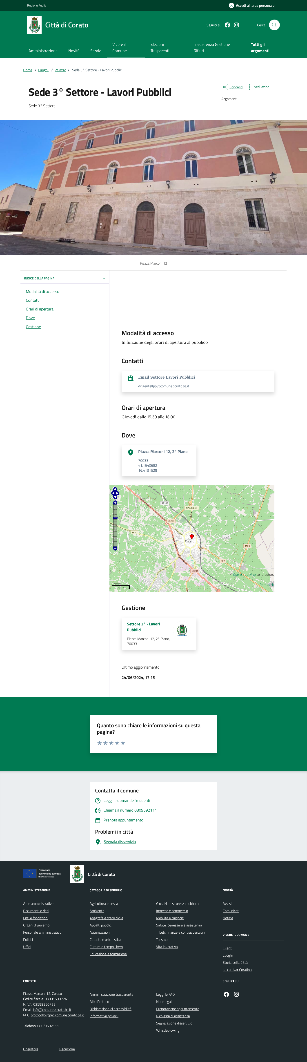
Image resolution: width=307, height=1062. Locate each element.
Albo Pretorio (99, 1001)
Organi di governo (36, 925)
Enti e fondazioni (35, 918)
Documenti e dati (36, 910)
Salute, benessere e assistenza (179, 925)
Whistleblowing (167, 1030)
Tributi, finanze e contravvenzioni (180, 932)
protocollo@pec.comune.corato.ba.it (57, 1015)
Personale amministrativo (42, 932)
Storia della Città (235, 962)
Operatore (30, 1049)
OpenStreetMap (244, 574)
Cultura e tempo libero (106, 946)
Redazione (67, 1049)
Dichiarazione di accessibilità (110, 1008)
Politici (28, 939)
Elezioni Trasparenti (160, 47)
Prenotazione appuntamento (177, 1008)
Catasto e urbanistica (105, 939)
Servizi (96, 51)
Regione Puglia (36, 5)
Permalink (267, 584)
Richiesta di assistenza (173, 1016)
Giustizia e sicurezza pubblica (177, 903)
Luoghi (43, 70)
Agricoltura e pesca (104, 903)
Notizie (228, 918)
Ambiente (97, 910)
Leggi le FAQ (165, 994)
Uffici (27, 946)
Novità (74, 51)
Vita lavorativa (167, 946)
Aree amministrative (38, 903)
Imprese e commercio (172, 910)
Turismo (161, 939)
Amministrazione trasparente (111, 994)
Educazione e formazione (108, 954)
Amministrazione (43, 51)
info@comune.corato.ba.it (52, 1009)
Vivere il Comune (119, 47)
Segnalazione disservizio (174, 1023)
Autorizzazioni (100, 932)
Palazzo (60, 70)
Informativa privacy (104, 1016)
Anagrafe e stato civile (106, 918)
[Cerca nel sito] (274, 25)
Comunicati (231, 910)
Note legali (164, 1001)
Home (27, 70)
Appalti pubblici (101, 925)
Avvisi (227, 903)
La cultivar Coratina (237, 969)
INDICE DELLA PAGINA (39, 278)
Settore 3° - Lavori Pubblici (143, 627)
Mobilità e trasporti (170, 918)
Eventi (227, 948)
